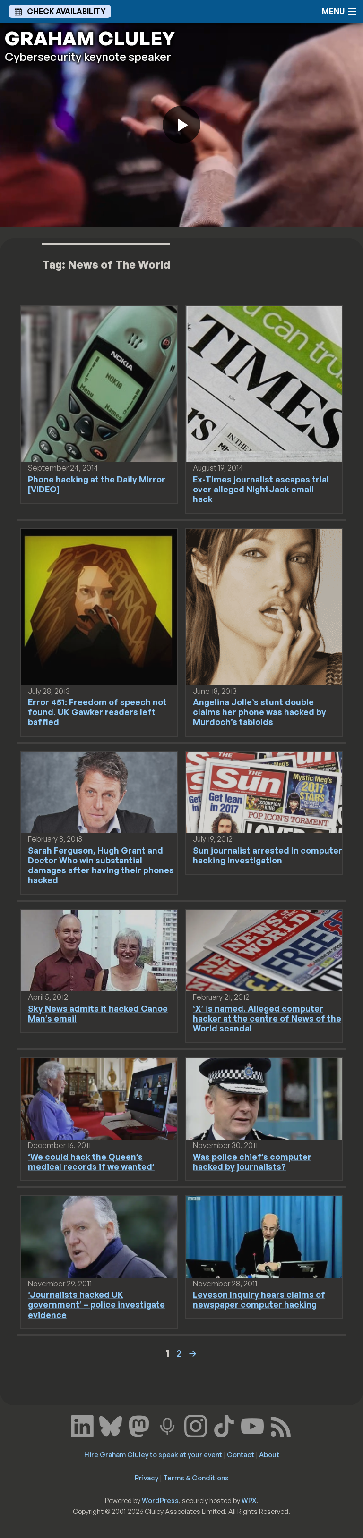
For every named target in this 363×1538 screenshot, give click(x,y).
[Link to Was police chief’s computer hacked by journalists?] (264, 1098)
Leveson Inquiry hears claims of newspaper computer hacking (259, 1299)
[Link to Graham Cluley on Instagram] (195, 1425)
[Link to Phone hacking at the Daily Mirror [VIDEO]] (99, 383)
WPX (249, 1500)
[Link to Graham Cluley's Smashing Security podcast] (167, 1425)
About (269, 1454)
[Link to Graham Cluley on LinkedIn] (82, 1425)
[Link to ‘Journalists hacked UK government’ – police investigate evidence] (99, 1236)
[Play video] (181, 125)
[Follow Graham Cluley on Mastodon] (139, 1425)
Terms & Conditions (196, 1477)
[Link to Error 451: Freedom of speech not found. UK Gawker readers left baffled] (99, 606)
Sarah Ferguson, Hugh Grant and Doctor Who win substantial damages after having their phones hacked (101, 865)
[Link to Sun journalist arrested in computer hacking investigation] (264, 791)
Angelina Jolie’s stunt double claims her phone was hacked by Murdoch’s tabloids (259, 712)
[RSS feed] (280, 1425)
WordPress (160, 1500)
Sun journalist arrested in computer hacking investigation (267, 855)
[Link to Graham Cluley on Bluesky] (110, 1425)
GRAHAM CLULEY (90, 38)
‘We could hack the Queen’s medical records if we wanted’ (91, 1161)
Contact (240, 1454)
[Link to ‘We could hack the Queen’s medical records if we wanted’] (99, 1098)
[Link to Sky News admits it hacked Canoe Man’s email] (99, 950)
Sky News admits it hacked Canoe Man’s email (98, 1013)
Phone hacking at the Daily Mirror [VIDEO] (96, 484)
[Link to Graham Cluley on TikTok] (224, 1425)
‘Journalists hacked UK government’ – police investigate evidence (96, 1304)
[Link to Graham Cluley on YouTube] (252, 1425)
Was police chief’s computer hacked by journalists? (252, 1161)
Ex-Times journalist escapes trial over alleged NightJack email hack (261, 489)
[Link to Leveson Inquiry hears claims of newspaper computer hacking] (264, 1236)
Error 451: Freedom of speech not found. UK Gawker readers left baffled (97, 712)
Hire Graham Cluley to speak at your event (153, 1454)
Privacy (146, 1477)
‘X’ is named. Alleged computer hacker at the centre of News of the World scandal (267, 1018)
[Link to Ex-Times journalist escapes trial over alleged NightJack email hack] (264, 383)
